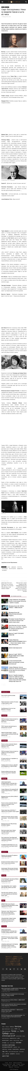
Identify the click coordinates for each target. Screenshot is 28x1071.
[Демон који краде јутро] (4, 649)
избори (21, 1040)
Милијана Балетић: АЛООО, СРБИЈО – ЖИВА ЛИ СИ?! (13, 999)
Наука (9, 1065)
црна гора (5, 1056)
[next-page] (4, 685)
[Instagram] (6, 969)
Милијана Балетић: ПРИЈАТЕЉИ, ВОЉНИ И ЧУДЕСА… (15, 614)
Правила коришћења (17, 1062)
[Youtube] (25, 969)
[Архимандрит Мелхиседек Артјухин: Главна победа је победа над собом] (23, 870)
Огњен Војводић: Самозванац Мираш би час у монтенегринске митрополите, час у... (10, 880)
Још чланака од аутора (16, 596)
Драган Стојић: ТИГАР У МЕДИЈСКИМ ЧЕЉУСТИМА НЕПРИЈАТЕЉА (16, 656)
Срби (22, 1031)
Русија (13, 1031)
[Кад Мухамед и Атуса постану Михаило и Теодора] (23, 710)
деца (18, 1038)
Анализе (23, 1064)
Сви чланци (16, 1067)
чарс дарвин (4, 570)
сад (3, 1051)
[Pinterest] (9, 19)
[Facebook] (2, 19)
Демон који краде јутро (15, 647)
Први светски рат (6, 1031)
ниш (19, 1047)
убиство (7, 1053)
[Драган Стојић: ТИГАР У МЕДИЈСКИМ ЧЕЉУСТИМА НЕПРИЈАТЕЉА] (4, 656)
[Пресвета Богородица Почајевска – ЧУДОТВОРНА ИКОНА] (23, 857)
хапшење (18, 1053)
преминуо (22, 1049)
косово (18, 1042)
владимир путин (13, 1038)
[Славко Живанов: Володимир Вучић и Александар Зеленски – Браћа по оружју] (4, 601)
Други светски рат (6, 1029)
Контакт (10, 1062)
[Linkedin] (10, 969)
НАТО (15, 1029)
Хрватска (12, 1033)
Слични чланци (5, 596)
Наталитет (21, 1065)
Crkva (3, 1026)
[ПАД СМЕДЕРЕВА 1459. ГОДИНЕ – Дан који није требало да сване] (23, 887)
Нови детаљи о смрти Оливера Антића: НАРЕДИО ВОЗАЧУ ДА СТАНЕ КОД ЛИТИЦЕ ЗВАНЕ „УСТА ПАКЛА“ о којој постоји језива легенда (21, 587)
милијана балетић (7, 1047)
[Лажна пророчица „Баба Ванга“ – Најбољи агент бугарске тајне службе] (23, 811)
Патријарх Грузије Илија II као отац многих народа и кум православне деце (17, 620)
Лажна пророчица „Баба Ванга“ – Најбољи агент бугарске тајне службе (12, 1010)
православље (15, 1049)
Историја (18, 1064)
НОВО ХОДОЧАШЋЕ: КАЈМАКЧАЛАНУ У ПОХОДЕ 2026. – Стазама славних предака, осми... (9, 783)
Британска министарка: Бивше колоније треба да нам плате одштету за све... (8, 832)
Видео (14, 1064)
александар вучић (8, 1035)
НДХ (19, 1028)
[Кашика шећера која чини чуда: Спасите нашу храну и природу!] (23, 773)
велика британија (5, 1038)
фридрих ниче (20, 568)
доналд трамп (5, 1040)
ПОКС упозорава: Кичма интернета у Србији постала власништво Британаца (9, 720)
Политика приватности (7, 1064)
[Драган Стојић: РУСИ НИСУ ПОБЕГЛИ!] (4, 635)
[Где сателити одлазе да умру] (23, 697)
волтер (8, 566)
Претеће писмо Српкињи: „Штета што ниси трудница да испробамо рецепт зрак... (9, 894)
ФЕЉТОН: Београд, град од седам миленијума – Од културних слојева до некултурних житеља (13, 1016)
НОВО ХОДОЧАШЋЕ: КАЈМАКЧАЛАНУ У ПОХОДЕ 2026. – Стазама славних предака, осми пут (13, 989)
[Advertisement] (14, 119)
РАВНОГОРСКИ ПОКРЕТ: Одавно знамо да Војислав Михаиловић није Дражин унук (9, 734)
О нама (6, 1062)
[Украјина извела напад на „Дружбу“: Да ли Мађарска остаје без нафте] (23, 766)
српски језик (21, 1051)
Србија (5, 1033)
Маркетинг (11, 1067)
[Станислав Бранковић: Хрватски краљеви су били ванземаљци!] (4, 662)
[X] (5, 19)
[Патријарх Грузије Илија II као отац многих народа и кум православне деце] (4, 620)
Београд (18, 1026)
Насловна (3, 5)
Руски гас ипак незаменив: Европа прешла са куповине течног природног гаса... (9, 745)
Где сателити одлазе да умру (8, 695)
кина (8, 1042)
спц (6, 1051)
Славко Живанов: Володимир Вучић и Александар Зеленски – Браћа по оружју (17, 601)
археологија (18, 1036)
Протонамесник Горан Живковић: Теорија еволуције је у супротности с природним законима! (9, 839)
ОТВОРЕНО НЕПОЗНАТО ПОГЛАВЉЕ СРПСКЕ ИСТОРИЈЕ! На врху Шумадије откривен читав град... (9, 945)
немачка (15, 1047)
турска (3, 1053)
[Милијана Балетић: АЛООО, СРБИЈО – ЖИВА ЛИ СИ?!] (4, 607)
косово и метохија (8, 1045)
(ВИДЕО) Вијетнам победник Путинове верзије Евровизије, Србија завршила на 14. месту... (9, 905)
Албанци (12, 1026)
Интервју (5, 1065)
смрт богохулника (12, 568)
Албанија (7, 1026)
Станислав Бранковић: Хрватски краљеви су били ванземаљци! (16, 662)
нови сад (4, 1049)
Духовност (7, 7)
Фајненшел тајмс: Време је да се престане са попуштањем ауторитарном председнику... (8, 912)
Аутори (8, 5)
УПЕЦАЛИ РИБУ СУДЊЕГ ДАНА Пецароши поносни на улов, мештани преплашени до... (8, 920)
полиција (9, 1049)
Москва (12, 1028)
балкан (23, 1036)
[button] (2, 2)
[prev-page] (2, 685)
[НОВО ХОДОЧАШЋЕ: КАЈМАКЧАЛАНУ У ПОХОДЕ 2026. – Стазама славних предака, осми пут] (23, 783)
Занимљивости (15, 1065)
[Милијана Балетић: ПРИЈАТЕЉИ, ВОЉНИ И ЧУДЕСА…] (4, 614)
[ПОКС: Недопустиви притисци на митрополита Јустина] (23, 728)
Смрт (18, 1031)
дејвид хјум (13, 566)
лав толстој (19, 566)
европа (11, 1040)
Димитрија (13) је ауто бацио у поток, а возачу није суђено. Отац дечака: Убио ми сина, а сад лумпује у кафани (7, 585)
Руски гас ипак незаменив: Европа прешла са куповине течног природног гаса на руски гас (13, 1005)
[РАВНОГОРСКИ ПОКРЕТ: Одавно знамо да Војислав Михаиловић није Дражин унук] (23, 734)
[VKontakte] (21, 969)
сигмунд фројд (4, 568)
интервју (4, 1042)
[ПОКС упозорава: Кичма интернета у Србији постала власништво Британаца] (23, 720)
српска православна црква (13, 1051)
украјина (12, 1053)
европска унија (16, 1040)
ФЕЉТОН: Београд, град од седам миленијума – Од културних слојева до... (9, 818)
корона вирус (12, 1042)
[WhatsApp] (12, 19)
